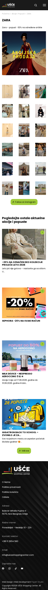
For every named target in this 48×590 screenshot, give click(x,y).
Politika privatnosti (11, 487)
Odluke (5, 497)
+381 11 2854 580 (10, 541)
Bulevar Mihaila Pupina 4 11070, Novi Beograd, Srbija (15, 512)
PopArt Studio (37, 582)
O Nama (6, 482)
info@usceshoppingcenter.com (18, 555)
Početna (5, 14)
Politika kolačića (10, 492)
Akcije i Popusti (18, 14)
